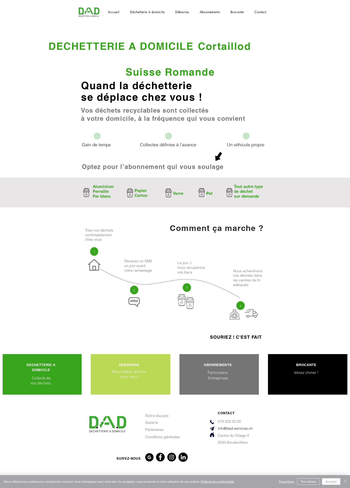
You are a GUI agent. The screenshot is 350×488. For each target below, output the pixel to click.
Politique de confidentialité (217, 481)
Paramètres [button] (286, 481)
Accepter (331, 481)
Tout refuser (308, 481)
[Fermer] (345, 481)
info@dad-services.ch (235, 428)
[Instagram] (171, 457)
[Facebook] (160, 457)
